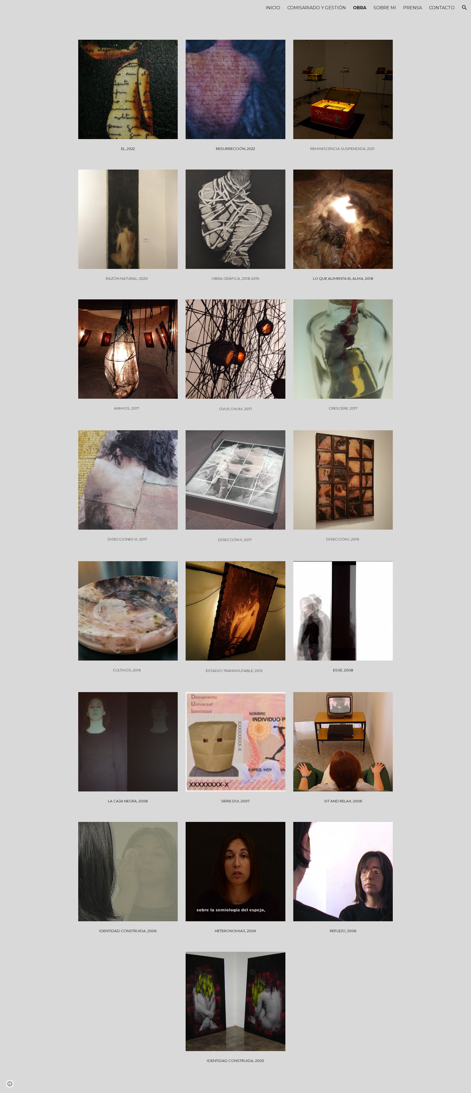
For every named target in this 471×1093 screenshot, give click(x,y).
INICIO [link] (273, 7)
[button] (464, 7)
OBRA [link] (359, 7)
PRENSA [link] (412, 7)
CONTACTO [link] (442, 7)
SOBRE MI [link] (384, 7)
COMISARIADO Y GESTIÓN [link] (316, 7)
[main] (128, 147)
